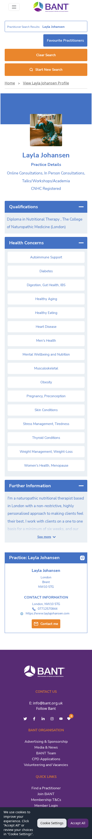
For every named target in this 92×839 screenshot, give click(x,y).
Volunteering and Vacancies (46, 764)
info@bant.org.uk (48, 703)
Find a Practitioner (46, 788)
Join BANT (46, 794)
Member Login (46, 805)
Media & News (46, 747)
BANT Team (46, 753)
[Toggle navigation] (14, 7)
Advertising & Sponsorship (46, 741)
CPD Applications (46, 759)
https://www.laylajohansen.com (47, 613)
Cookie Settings (51, 823)
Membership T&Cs (46, 799)
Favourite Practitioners (65, 40)
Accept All (78, 823)
